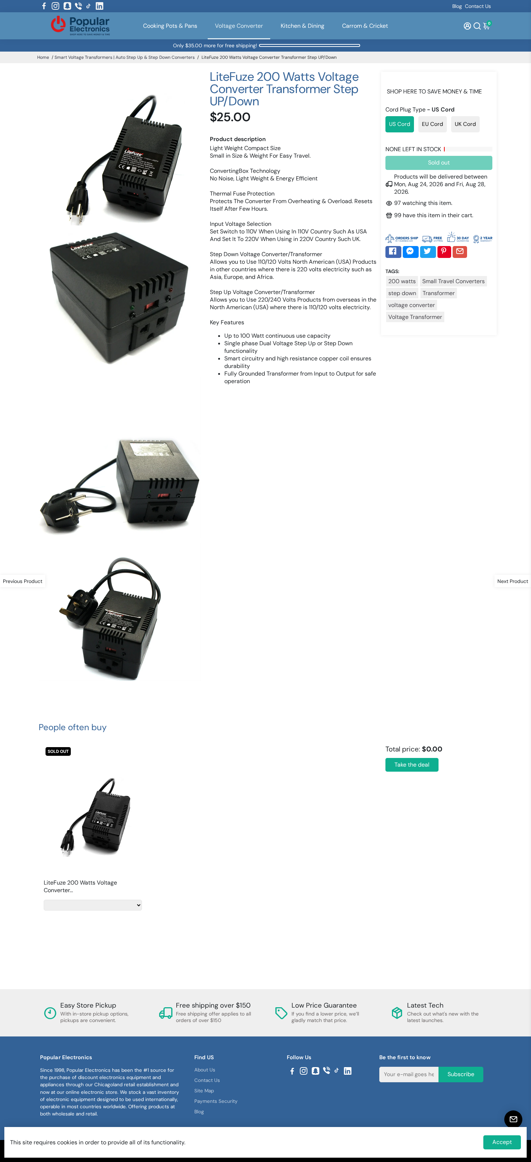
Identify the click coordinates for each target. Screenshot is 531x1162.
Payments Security (216, 1101)
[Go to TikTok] (88, 6)
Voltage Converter (239, 26)
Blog (457, 6)
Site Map (204, 1091)
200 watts (402, 281)
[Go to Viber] (78, 6)
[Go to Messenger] (411, 252)
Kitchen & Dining (302, 26)
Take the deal (411, 764)
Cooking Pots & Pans (170, 26)
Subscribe (461, 1074)
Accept (502, 1142)
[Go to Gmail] (460, 252)
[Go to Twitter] (428, 252)
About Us (204, 1070)
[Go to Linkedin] (99, 6)
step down (402, 293)
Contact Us (478, 6)
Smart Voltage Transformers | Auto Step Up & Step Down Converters (125, 57)
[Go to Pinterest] (444, 252)
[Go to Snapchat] (67, 6)
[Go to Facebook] (44, 6)
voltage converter (411, 305)
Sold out (439, 162)
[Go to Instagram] (55, 6)
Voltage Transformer (415, 317)
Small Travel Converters (453, 281)
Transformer (439, 293)
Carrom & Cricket (365, 26)
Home (43, 57)
